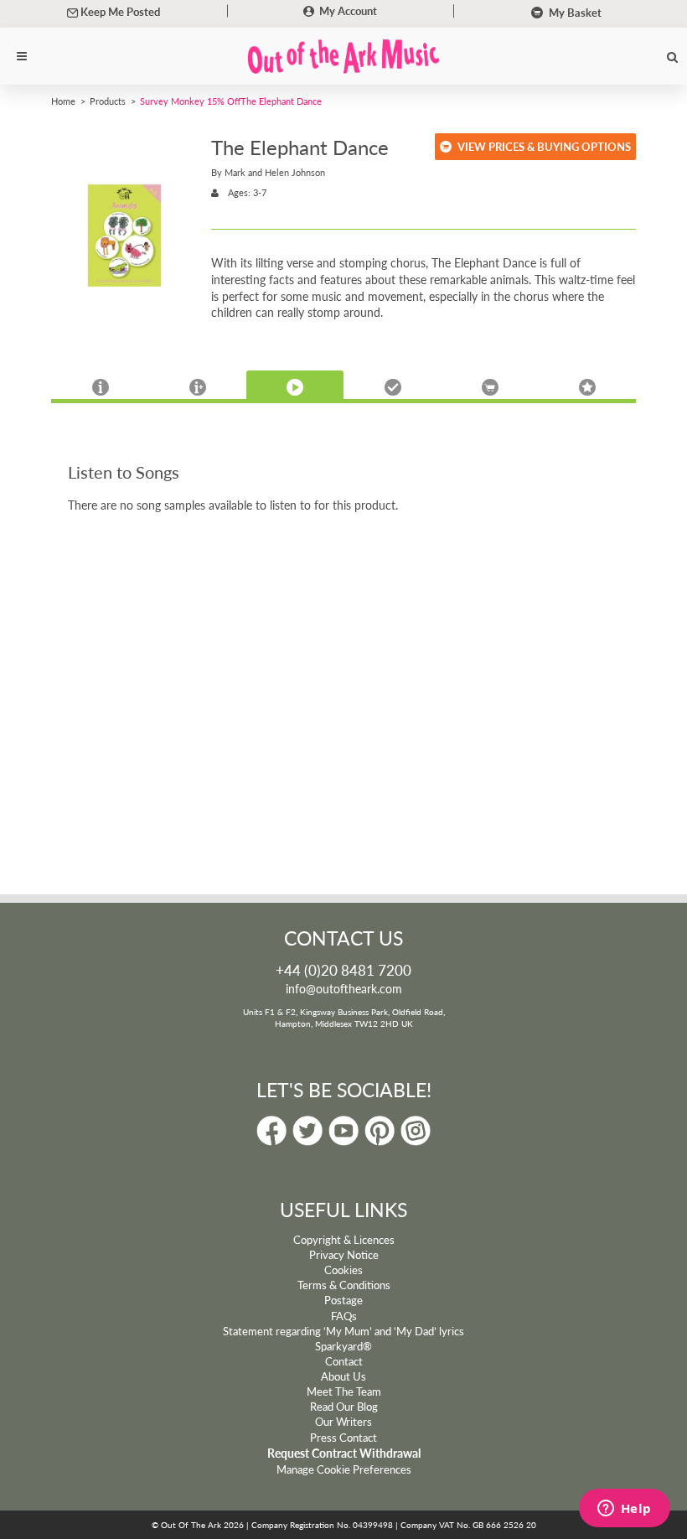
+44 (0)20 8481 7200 (343, 970)
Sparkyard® (343, 1346)
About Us (343, 1376)
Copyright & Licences (344, 1239)
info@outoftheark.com (344, 988)
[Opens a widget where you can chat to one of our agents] (624, 1510)
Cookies (343, 1269)
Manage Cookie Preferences (343, 1469)
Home (63, 100)
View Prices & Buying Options (544, 146)
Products (108, 100)
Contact (344, 1361)
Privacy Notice (344, 1254)
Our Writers (343, 1421)
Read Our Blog (344, 1406)
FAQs (344, 1316)
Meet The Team (344, 1391)
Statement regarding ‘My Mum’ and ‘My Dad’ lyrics (343, 1331)
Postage (343, 1300)
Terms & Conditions (343, 1285)
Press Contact (343, 1437)
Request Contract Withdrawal (344, 1453)
